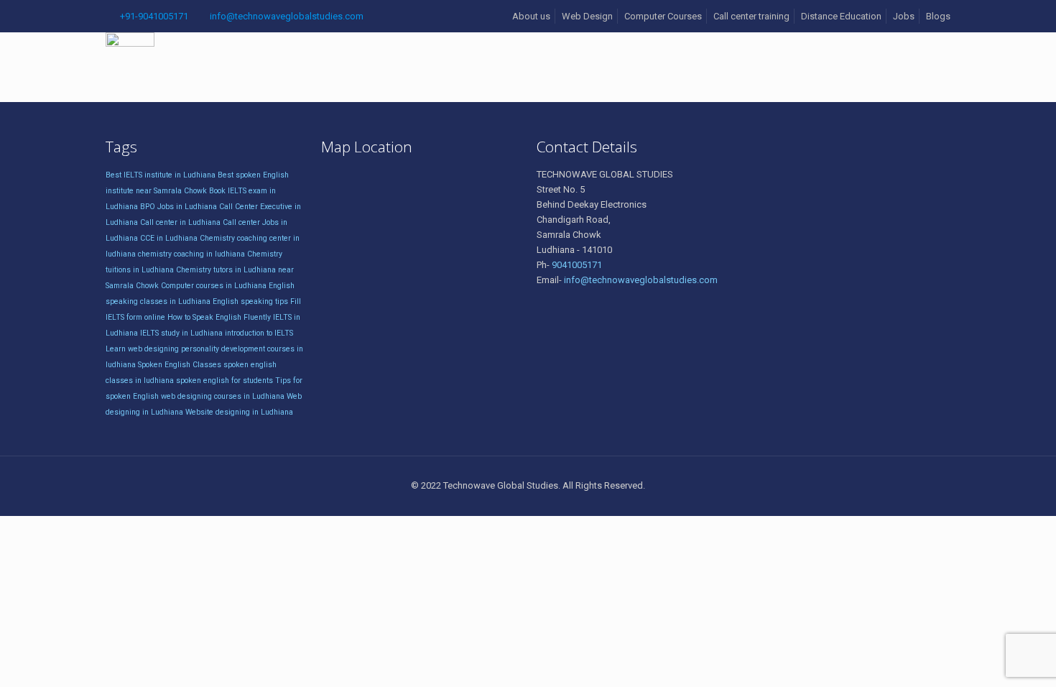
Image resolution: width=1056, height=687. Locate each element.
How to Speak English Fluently (219, 317)
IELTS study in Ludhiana (181, 333)
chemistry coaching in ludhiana (191, 254)
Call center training (751, 16)
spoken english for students (224, 380)
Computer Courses (663, 16)
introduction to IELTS (259, 333)
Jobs (903, 16)
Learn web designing (142, 349)
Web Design (587, 16)
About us (531, 16)
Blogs (938, 16)
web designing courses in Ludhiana (222, 396)
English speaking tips (250, 301)
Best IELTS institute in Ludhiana (161, 175)
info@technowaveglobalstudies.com (286, 16)
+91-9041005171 (154, 16)
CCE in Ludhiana (169, 238)
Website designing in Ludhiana (239, 412)
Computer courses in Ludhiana (214, 285)
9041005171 (577, 264)
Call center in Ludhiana (180, 222)
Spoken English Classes (179, 364)
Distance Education (841, 16)
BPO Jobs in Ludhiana (178, 206)
